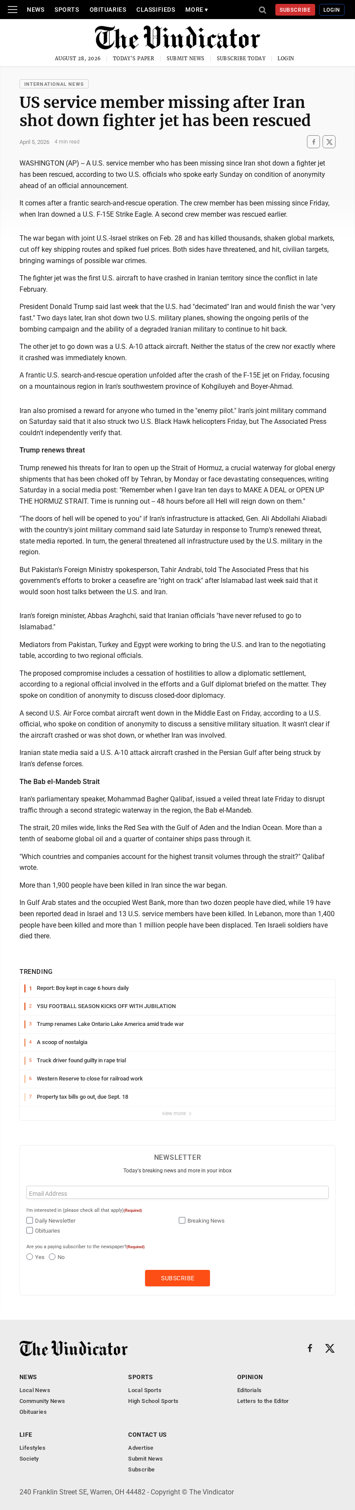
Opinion (250, 1376)
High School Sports (153, 1401)
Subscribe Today (241, 58)
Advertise (141, 1448)
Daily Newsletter (55, 1220)
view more (174, 1113)
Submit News (186, 58)
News (35, 9)
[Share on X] (329, 142)
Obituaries (108, 9)
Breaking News (206, 1220)
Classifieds (155, 9)
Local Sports (144, 1390)
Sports (67, 9)
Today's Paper (134, 58)
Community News (42, 1401)
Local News (34, 1390)
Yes (40, 1257)
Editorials (249, 1390)
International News (54, 84)
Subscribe (295, 10)
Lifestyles (32, 1448)
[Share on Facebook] (313, 142)
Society (29, 1458)
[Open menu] (12, 9)
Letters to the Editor (263, 1401)
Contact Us (147, 1434)
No (61, 1257)
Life (25, 1434)
